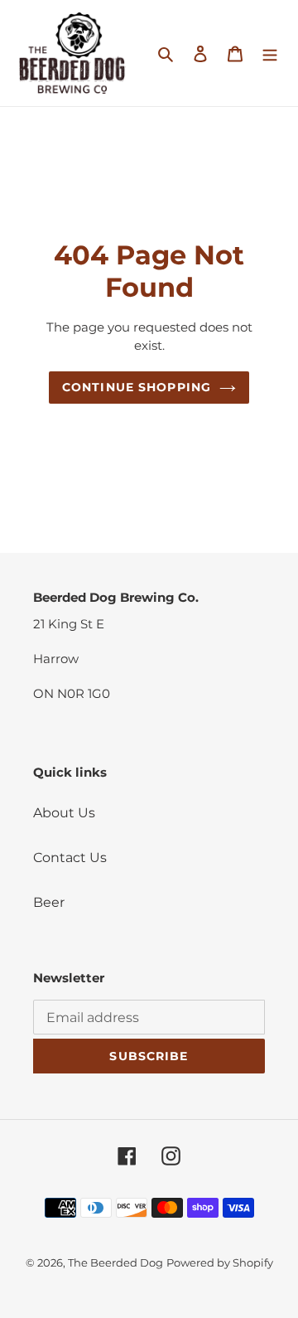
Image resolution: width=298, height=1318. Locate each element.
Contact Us (70, 857)
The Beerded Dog (115, 1262)
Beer (49, 902)
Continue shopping (136, 387)
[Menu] (269, 53)
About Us (64, 813)
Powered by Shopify (219, 1262)
